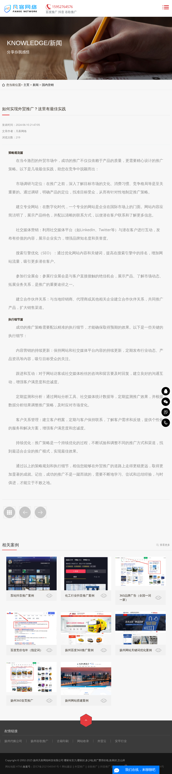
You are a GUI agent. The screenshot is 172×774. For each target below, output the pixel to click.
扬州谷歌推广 (39, 741)
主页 (26, 85)
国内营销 (48, 85)
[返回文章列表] (9, 512)
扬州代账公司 (13, 741)
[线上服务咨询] (166, 391)
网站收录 (83, 741)
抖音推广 (105, 766)
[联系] (166, 412)
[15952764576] (166, 422)
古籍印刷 (63, 741)
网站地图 (10, 766)
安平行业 (121, 741)
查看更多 (165, 545)
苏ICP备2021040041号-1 (47, 766)
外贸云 (102, 741)
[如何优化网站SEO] (25, 512)
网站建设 (67, 766)
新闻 (36, 85)
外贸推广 (80, 766)
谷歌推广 (92, 766)
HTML (19, 766)
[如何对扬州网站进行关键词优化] (40, 512)
